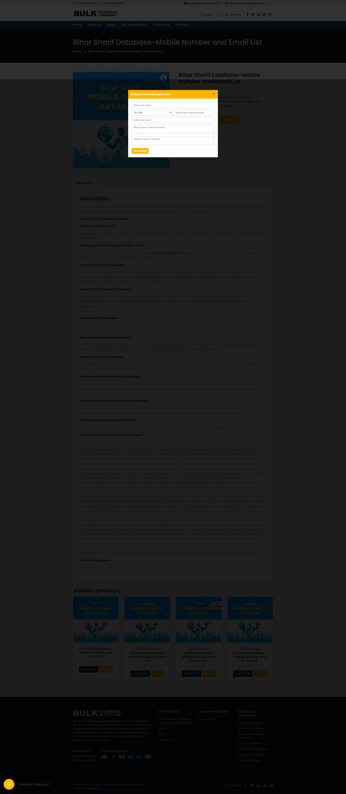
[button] (9, 784)
